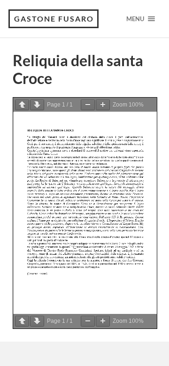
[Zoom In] (103, 104)
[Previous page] (22, 104)
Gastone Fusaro (54, 18)
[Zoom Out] (88, 104)
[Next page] (37, 104)
